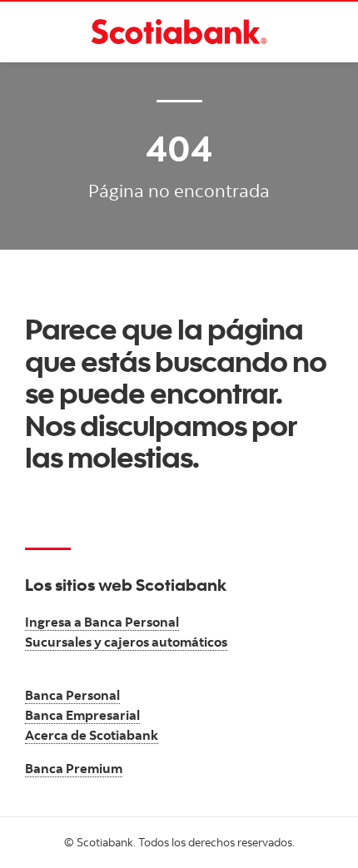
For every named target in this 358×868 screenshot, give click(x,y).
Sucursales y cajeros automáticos (126, 641)
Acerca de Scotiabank (91, 735)
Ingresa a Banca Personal (102, 621)
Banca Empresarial (82, 715)
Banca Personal (72, 695)
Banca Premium (73, 768)
